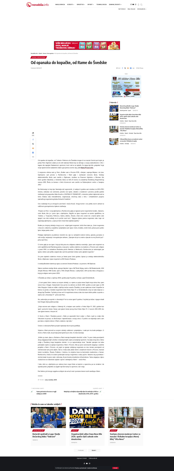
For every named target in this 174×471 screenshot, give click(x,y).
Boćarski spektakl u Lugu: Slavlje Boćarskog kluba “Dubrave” (46, 435)
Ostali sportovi (123, 110)
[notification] (138, 5)
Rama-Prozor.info (87, 168)
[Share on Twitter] (125, 68)
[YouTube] (133, 4)
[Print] (130, 68)
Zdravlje (131, 133)
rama (46, 380)
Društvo (122, 121)
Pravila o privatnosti (80, 468)
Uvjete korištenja (92, 468)
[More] (133, 68)
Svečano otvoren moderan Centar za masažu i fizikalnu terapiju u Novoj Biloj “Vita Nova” (131, 128)
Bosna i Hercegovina (38, 57)
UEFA (55, 380)
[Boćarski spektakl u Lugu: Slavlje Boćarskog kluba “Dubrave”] (113, 108)
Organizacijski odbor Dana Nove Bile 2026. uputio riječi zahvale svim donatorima (130, 116)
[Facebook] (131, 4)
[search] (141, 4)
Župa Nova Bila (132, 121)
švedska (50, 380)
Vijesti (126, 121)
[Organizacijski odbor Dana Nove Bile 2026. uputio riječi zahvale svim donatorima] (113, 117)
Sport (129, 110)
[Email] (128, 68)
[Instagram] (135, 4)
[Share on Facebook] (122, 68)
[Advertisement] (86, 25)
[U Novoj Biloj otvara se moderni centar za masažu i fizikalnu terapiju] (113, 141)
